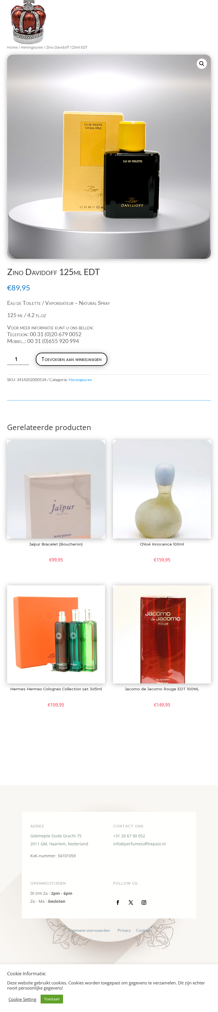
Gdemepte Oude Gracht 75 (55, 835)
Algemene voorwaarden (89, 930)
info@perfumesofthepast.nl (139, 843)
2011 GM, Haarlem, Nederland (59, 843)
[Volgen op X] (130, 902)
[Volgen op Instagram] (143, 902)
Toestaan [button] (52, 998)
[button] (202, 64)
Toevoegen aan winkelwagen (71, 359)
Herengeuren (80, 379)
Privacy (124, 930)
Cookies (143, 930)
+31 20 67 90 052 (129, 835)
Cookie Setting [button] (22, 999)
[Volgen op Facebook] (117, 902)
